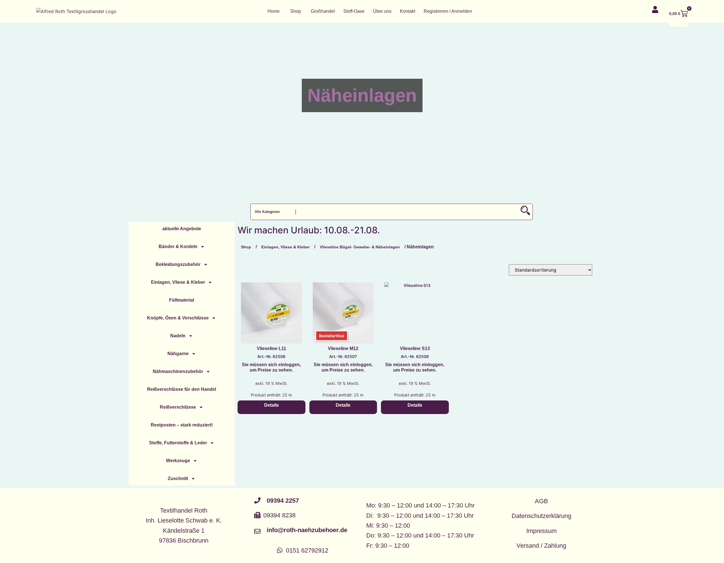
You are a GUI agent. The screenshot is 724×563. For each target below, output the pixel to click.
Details (271, 405)
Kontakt (407, 11)
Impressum (541, 530)
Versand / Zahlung (541, 545)
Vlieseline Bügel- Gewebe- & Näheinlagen (360, 247)
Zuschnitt (178, 478)
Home (274, 11)
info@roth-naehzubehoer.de (307, 530)
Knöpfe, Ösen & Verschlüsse (178, 317)
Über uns (382, 11)
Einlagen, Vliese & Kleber (178, 282)
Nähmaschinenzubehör (178, 371)
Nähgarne (178, 353)
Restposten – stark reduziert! (182, 425)
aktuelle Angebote (181, 228)
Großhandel (323, 11)
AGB (541, 501)
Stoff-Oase (354, 11)
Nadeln (178, 335)
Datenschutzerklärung (541, 515)
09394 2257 (283, 500)
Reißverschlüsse (178, 407)
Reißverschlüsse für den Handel (181, 389)
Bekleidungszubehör (178, 264)
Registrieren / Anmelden (448, 11)
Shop (295, 11)
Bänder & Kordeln (178, 246)
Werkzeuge (178, 460)
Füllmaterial (181, 300)
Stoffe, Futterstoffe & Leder (178, 442)
